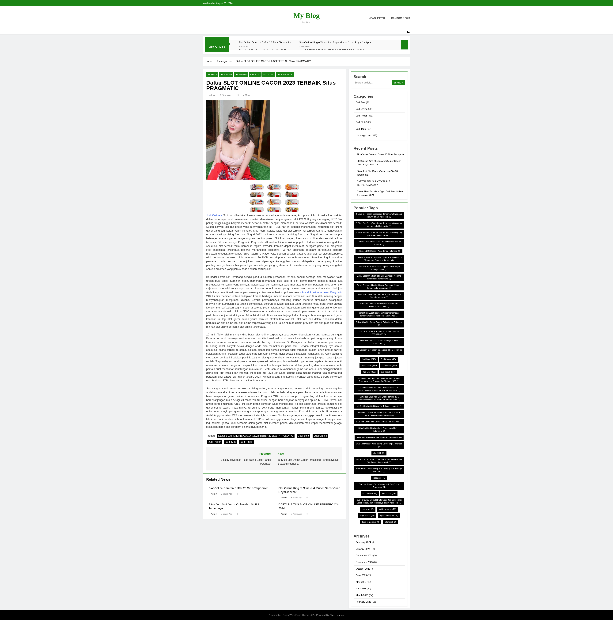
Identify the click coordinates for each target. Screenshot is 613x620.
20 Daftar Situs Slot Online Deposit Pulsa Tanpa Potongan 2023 (379, 268)
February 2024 (363, 542)
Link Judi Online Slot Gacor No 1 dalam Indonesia (379, 406)
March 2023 (362, 595)
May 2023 (361, 582)
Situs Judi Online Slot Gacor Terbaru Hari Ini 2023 (379, 422)
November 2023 (364, 562)
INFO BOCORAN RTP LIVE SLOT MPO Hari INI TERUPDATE (379, 332)
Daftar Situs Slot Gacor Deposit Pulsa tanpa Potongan (379, 323)
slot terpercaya (387, 509)
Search (398, 82)
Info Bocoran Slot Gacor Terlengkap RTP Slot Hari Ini (379, 351)
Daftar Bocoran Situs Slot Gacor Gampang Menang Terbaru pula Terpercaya (379, 286)
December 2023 (364, 555)
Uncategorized (285, 74)
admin (212, 95)
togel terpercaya (370, 522)
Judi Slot (255, 74)
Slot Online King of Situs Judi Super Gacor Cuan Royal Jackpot (335, 42)
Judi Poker (241, 74)
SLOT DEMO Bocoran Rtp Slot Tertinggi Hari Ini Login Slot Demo (379, 470)
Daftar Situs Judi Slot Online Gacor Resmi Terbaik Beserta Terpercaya (379, 305)
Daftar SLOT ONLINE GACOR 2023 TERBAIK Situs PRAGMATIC (255, 435)
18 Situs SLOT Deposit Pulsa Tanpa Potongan (379, 251)
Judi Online (226, 74)
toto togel (390, 522)
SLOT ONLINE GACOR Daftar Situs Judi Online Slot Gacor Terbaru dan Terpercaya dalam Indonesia (379, 501)
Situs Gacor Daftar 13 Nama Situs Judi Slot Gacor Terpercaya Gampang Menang (379, 414)
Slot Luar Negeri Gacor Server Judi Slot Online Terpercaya (379, 485)
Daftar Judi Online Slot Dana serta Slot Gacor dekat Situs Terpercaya (379, 295)
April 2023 (361, 588)
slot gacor (379, 478)
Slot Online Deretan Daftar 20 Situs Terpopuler (265, 42)
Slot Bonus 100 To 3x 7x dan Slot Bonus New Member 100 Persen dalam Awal (379, 460)
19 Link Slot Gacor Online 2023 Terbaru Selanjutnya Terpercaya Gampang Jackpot (379, 258)
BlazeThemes (337, 615)
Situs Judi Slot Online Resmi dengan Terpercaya (379, 437)
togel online (367, 516)
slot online (389, 493)
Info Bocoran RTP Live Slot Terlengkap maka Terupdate (379, 342)
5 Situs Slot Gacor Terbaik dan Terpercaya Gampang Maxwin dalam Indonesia (379, 215)
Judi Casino (388, 359)
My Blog (306, 15)
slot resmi (368, 509)
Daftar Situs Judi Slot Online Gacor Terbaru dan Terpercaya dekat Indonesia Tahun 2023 (379, 314)
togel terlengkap (389, 516)
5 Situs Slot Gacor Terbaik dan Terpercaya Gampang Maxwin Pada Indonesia (379, 234)
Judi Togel (268, 74)
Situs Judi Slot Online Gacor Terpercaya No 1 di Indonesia (379, 429)
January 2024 (363, 549)
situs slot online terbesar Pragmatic (321, 292)
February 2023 (363, 601)
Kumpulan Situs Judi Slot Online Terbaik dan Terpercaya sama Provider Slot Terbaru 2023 (379, 389)
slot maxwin (370, 493)
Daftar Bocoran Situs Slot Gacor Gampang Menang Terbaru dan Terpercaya (379, 277)
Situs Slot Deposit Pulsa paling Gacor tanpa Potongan (379, 445)
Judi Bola (212, 74)
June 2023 (361, 575)
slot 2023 (379, 453)
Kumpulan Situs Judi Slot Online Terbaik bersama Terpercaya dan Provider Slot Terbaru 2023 (379, 379)
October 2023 (363, 568)
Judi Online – (214, 215)
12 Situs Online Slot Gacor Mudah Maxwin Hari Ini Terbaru (379, 243)
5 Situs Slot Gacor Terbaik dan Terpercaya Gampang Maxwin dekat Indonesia (379, 224)
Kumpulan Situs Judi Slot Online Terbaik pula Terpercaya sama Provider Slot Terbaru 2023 (379, 398)
